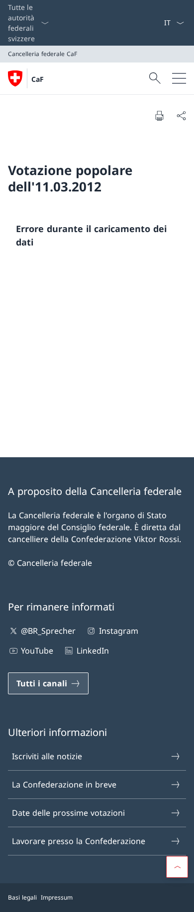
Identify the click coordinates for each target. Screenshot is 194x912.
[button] (177, 867)
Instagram (118, 630)
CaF (37, 79)
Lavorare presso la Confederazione (78, 841)
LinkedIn (92, 650)
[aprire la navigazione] (179, 78)
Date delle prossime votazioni (68, 812)
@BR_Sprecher (48, 630)
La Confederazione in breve (64, 784)
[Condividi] (181, 115)
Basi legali (22, 897)
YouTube (37, 650)
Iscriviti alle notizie (47, 756)
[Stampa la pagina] (159, 115)
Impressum (57, 897)
